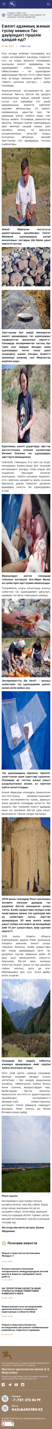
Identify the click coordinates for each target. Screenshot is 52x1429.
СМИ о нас (21, 13)
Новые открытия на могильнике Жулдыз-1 (21, 1254)
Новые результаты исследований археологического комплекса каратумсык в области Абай (22, 1309)
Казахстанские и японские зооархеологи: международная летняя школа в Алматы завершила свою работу (25, 1272)
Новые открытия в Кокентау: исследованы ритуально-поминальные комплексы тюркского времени (25, 1327)
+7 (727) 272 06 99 (26, 1400)
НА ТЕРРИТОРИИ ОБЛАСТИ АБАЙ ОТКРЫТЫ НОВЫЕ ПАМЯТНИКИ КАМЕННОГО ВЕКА (21, 1291)
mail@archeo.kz (27, 1409)
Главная (11, 13)
